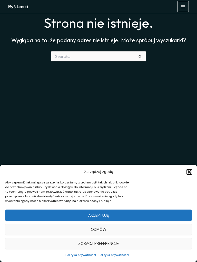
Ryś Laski (18, 6)
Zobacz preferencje (98, 243)
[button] (189, 171)
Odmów (98, 229)
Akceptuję (98, 215)
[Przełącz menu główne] (183, 6)
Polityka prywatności (80, 255)
